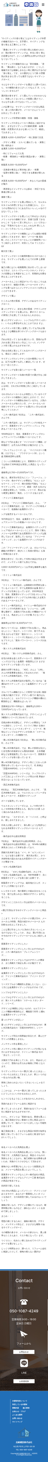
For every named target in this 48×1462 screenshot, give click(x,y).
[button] (43, 4)
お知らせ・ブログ (19, 1411)
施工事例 (26, 1408)
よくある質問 (17, 1415)
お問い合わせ (17, 1418)
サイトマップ (17, 1422)
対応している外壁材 (19, 1404)
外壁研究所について (19, 1401)
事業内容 (15, 1408)
